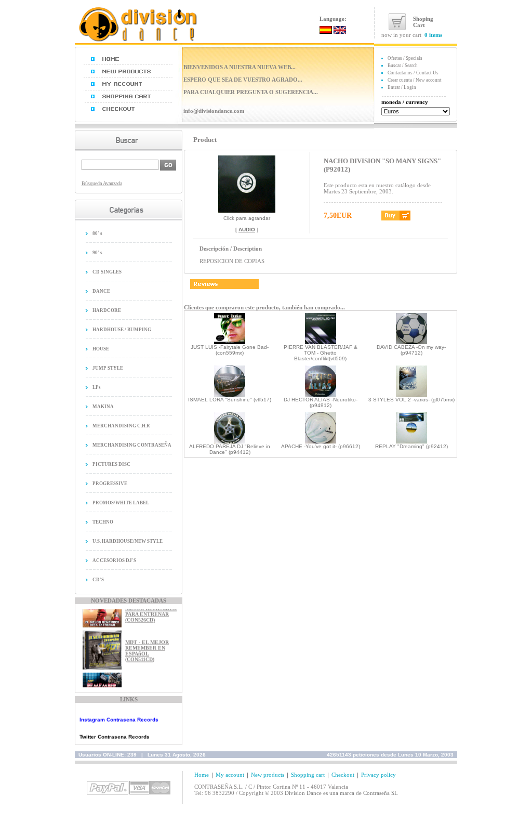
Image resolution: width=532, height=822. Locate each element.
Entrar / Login (402, 87)
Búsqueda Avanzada (102, 183)
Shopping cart (308, 775)
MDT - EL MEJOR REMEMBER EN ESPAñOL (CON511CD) (147, 646)
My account (230, 775)
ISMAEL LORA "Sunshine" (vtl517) (229, 399)
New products (267, 775)
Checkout (342, 775)
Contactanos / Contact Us (413, 72)
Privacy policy (378, 775)
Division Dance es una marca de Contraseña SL (341, 793)
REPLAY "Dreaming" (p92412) (411, 446)
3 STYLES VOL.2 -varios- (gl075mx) (411, 399)
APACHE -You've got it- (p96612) (320, 446)
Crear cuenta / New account (415, 80)
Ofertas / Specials (405, 58)
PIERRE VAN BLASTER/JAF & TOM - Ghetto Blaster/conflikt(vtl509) (320, 352)
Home (201, 775)
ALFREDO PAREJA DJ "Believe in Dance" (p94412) (229, 449)
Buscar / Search (403, 65)
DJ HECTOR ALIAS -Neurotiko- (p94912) (320, 402)
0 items (433, 35)
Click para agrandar (246, 218)
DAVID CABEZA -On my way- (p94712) (411, 350)
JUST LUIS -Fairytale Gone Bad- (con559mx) (230, 350)
